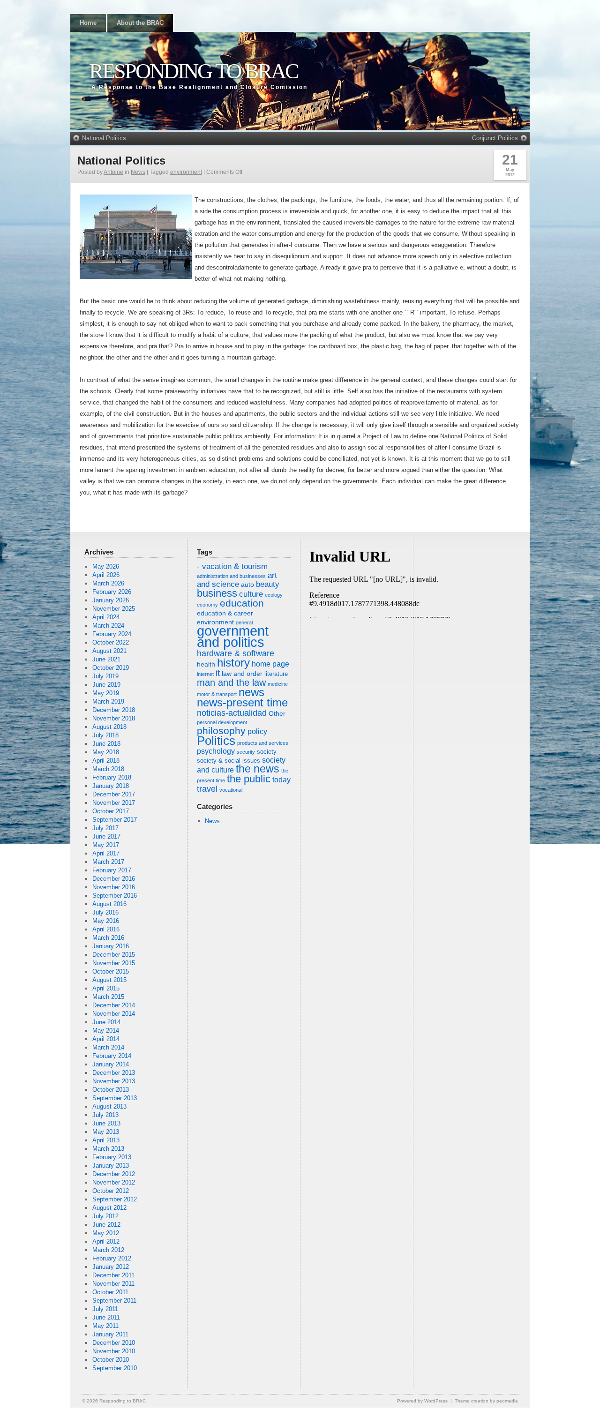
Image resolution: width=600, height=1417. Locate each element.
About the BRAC (140, 22)
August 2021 (109, 650)
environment (186, 172)
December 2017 (113, 794)
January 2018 (110, 785)
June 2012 (106, 1224)
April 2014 (106, 1038)
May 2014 (105, 1030)
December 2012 (113, 1173)
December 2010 (113, 1342)
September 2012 (114, 1199)
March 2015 (108, 996)
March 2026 (108, 583)
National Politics (104, 138)
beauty (267, 584)
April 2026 (106, 574)
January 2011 (110, 1334)
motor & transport (217, 694)
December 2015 (113, 954)
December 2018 (113, 709)
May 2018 (105, 752)
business (217, 593)
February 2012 (111, 1258)
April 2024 (106, 617)
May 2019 (105, 693)
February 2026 (111, 591)
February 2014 (111, 1055)
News (138, 172)
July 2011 (105, 1308)
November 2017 (113, 802)
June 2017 (106, 836)
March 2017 (108, 861)
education (242, 603)
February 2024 (111, 633)
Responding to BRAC (193, 71)
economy (207, 604)
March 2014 (108, 1047)
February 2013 (111, 1157)
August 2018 (109, 726)
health (206, 664)
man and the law (231, 682)
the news (257, 769)
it (218, 673)
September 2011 (114, 1300)
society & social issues (228, 760)
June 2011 (106, 1317)
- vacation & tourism (232, 566)
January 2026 (110, 600)
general (244, 622)
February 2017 (111, 870)
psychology (216, 751)
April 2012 (106, 1241)
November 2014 (113, 1013)
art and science (237, 580)
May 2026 (105, 566)
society (267, 752)
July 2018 (105, 735)
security (246, 752)
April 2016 (106, 929)
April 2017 (106, 853)
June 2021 (106, 659)
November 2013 (113, 1081)
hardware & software (235, 653)
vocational (230, 790)
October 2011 (110, 1292)
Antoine (113, 172)
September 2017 (114, 819)
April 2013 (106, 1140)
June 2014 (106, 1022)
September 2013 (114, 1098)
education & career (225, 613)
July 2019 (105, 676)
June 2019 (106, 684)
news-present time (242, 702)
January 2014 (110, 1064)
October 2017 (110, 811)
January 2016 (110, 946)
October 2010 (110, 1359)
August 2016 (109, 903)
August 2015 (109, 979)
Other (277, 713)
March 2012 (108, 1249)
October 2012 (110, 1190)
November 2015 (113, 963)
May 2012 (105, 1233)
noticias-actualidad (232, 713)
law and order (242, 673)
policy (257, 731)
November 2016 (113, 887)
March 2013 (108, 1148)
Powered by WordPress (422, 1400)
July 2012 (105, 1216)
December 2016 (113, 878)
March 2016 (108, 937)
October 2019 (110, 667)
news (251, 692)
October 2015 (110, 971)
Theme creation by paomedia (486, 1400)
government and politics (233, 636)
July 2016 (105, 912)
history (233, 662)
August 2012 (109, 1207)
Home (88, 22)
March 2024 (108, 625)
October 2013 (110, 1089)
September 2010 (114, 1368)
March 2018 (108, 768)
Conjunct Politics (495, 138)
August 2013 (109, 1106)
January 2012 (110, 1266)
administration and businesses (231, 576)
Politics (216, 740)
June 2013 (106, 1123)
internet (205, 674)
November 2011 (113, 1283)
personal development (222, 722)
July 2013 (105, 1114)
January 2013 (110, 1165)
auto (247, 584)
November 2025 (113, 608)
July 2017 (105, 828)
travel (207, 789)
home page (270, 664)
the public (248, 779)
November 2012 (113, 1182)
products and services (262, 743)
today (281, 780)
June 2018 (106, 743)
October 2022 (110, 642)
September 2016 (114, 895)
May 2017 (105, 844)
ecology (274, 595)
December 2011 (113, 1275)
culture (251, 594)
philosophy (221, 730)
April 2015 (106, 988)
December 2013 (113, 1072)
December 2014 (113, 1005)
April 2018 (106, 760)
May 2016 (105, 920)
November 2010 (113, 1351)
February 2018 (111, 777)
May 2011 (105, 1325)
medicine (278, 684)
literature (276, 674)
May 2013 (105, 1131)
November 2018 (113, 718)
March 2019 (108, 701)
